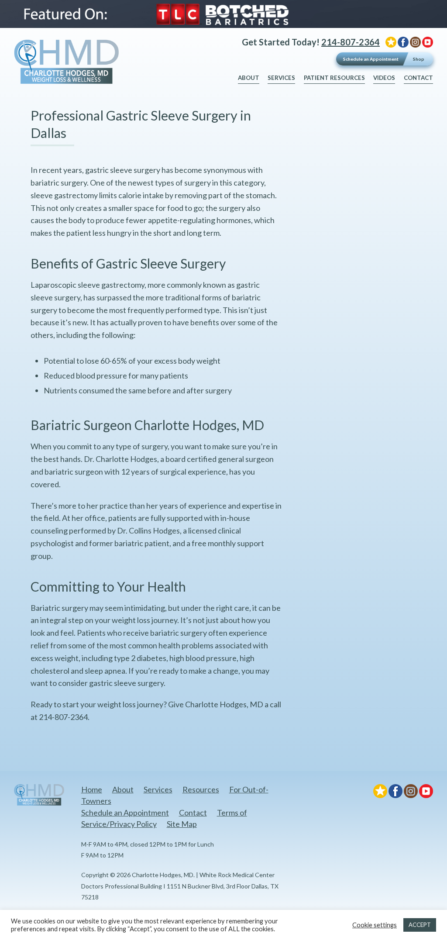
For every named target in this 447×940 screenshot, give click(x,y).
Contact (418, 77)
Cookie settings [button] (374, 925)
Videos (384, 77)
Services (281, 77)
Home (91, 789)
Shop (418, 59)
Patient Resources (334, 77)
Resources (200, 789)
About (248, 77)
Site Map (182, 824)
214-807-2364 (350, 42)
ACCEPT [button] (420, 924)
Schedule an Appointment (371, 59)
